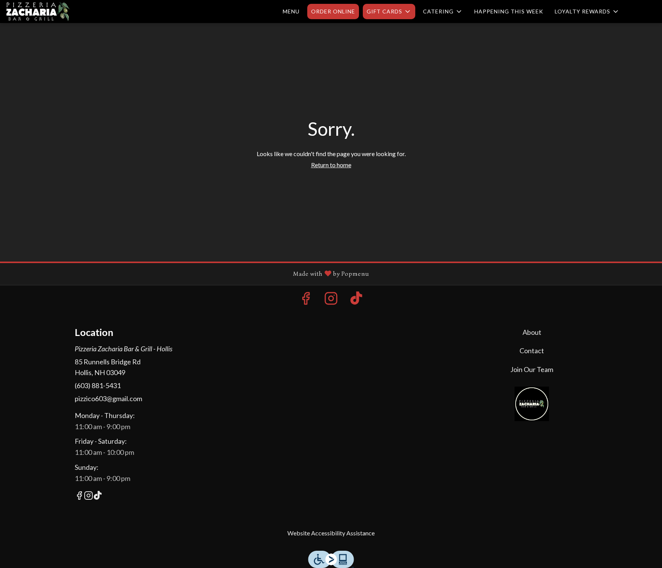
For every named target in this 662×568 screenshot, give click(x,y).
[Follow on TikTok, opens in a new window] (356, 300)
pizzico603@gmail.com (108, 398)
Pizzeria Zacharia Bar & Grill (532, 404)
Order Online (333, 11)
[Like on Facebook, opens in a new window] (306, 300)
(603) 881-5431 (98, 385)
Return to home (331, 164)
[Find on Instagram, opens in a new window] (331, 300)
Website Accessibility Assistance (331, 533)
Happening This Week (508, 11)
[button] (389, 11)
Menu (291, 11)
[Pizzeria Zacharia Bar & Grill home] (40, 11)
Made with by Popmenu (187, 273)
